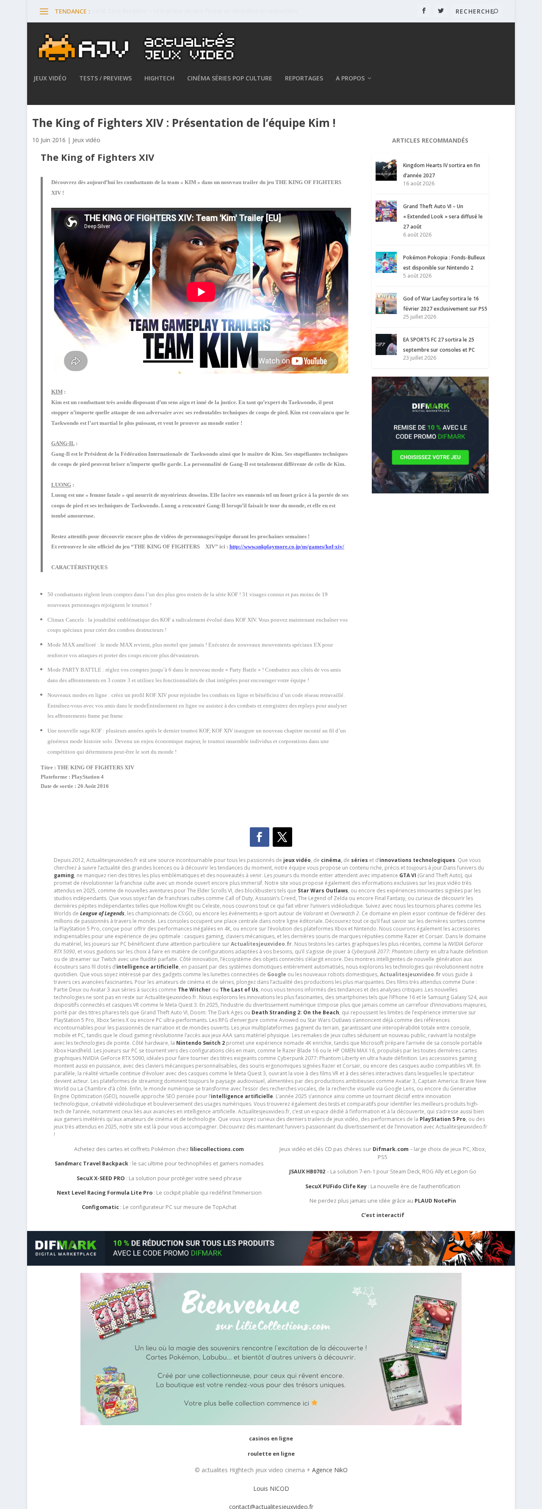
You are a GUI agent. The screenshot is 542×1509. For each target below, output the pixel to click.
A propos (350, 78)
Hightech (159, 78)
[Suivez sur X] (282, 837)
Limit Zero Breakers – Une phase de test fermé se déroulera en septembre (195, 11)
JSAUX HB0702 (307, 1171)
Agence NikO (330, 1470)
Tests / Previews (105, 78)
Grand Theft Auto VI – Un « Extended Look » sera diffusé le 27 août (443, 216)
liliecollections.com (217, 1149)
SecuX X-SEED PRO (101, 1178)
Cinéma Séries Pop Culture (229, 78)
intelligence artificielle (242, 1096)
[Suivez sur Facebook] (259, 837)
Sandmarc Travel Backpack (91, 1163)
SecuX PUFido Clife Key (336, 1186)
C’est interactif (382, 1215)
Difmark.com (391, 1149)
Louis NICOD (271, 1488)
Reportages (304, 78)
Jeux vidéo (49, 78)
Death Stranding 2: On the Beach (295, 1012)
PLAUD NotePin (435, 1200)
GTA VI (407, 875)
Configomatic (100, 1207)
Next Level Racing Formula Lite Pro (104, 1192)
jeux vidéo (297, 860)
